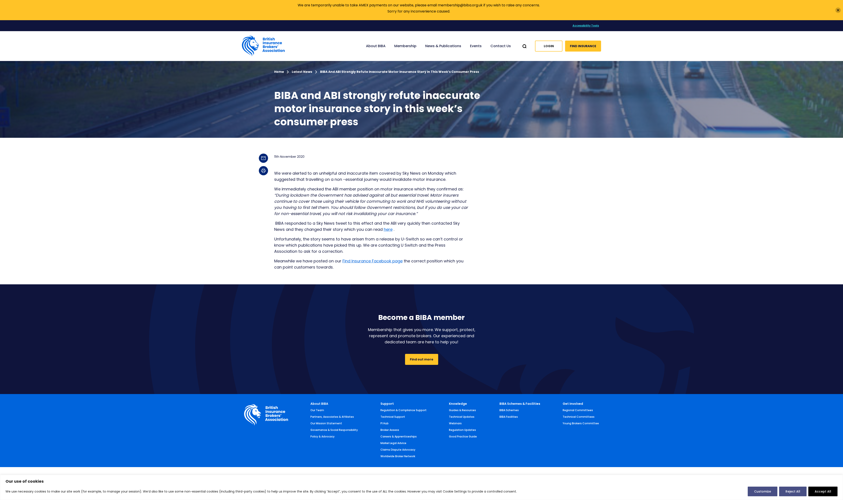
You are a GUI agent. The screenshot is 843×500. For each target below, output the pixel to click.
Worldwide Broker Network (397, 456)
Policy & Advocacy (322, 436)
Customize (762, 491)
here (388, 229)
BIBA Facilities (508, 417)
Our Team (317, 410)
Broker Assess (389, 430)
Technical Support (392, 417)
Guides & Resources (462, 410)
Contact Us (500, 45)
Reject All (792, 491)
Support (387, 403)
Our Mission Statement (326, 423)
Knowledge (458, 403)
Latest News (302, 72)
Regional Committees (578, 410)
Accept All (823, 491)
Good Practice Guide (463, 436)
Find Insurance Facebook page (372, 261)
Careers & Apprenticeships (398, 436)
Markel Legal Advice (393, 443)
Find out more (421, 359)
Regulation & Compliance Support (403, 410)
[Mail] (263, 158)
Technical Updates (461, 417)
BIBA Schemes (509, 410)
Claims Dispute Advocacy (397, 450)
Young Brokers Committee (581, 423)
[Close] (838, 10)
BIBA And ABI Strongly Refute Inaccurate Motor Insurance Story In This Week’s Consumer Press (399, 72)
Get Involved (573, 403)
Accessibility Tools (586, 25)
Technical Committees (578, 417)
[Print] (263, 170)
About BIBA (319, 403)
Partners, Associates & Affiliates (332, 417)
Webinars (455, 423)
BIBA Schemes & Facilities (519, 403)
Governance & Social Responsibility (334, 430)
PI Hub (384, 423)
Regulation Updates (462, 430)
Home (279, 72)
